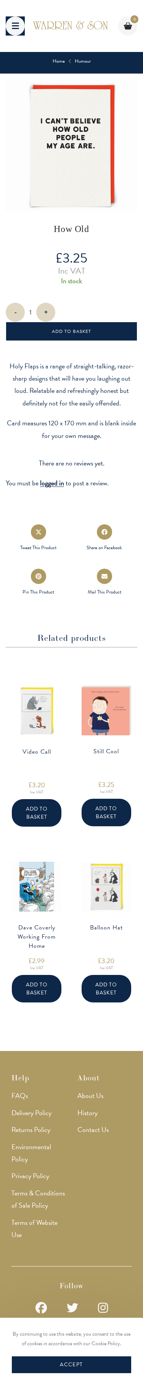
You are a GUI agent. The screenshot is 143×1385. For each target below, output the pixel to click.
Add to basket (71, 331)
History (87, 1113)
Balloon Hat (106, 927)
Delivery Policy (31, 1113)
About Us (90, 1095)
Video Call (36, 751)
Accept (71, 1365)
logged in (52, 483)
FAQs (19, 1095)
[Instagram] (103, 1308)
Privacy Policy (30, 1176)
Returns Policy (30, 1129)
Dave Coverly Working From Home (37, 936)
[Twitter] (72, 1308)
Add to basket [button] (37, 813)
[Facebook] (41, 1308)
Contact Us (93, 1129)
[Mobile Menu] (15, 26)
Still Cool (106, 751)
